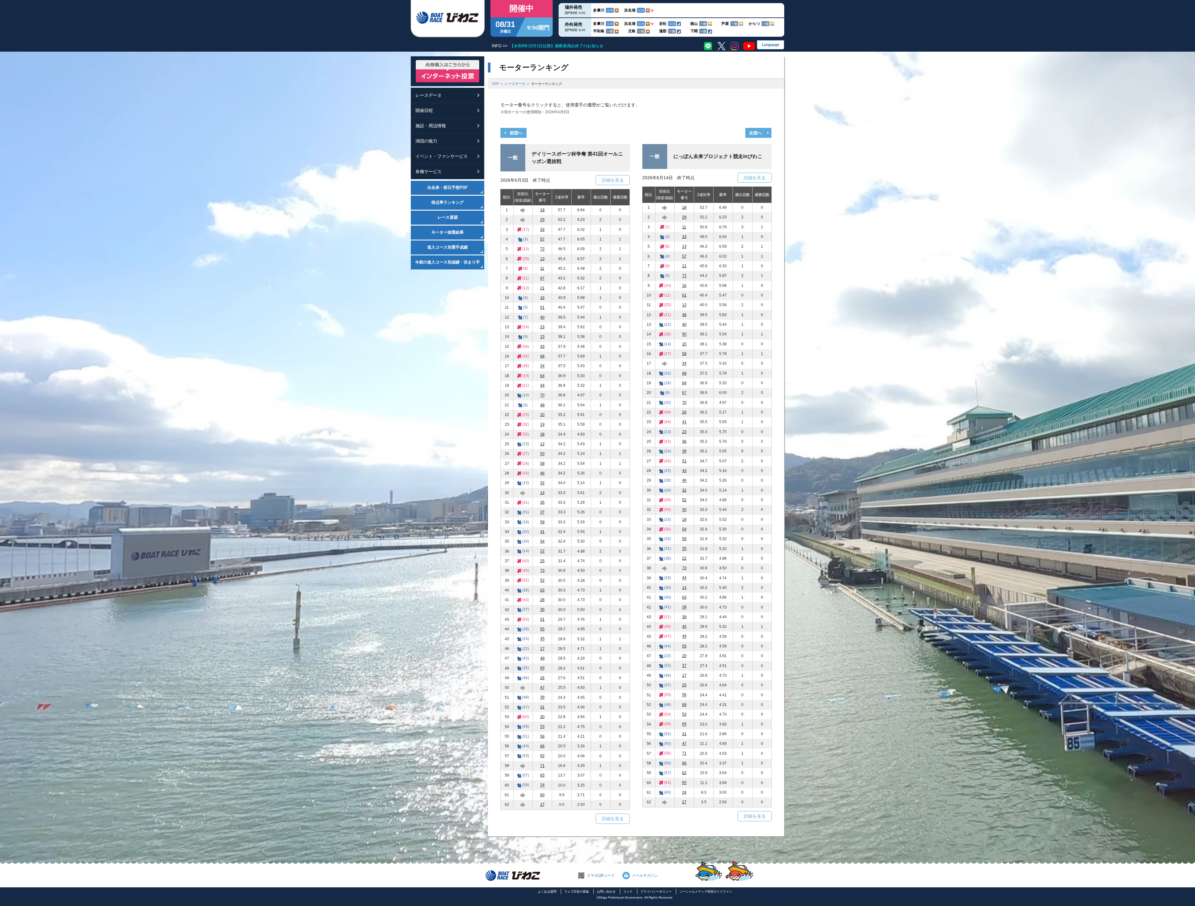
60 (542, 795)
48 (542, 405)
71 (542, 766)
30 (542, 717)
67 (542, 278)
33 (542, 229)
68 (542, 356)
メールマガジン (645, 875)
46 (542, 473)
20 (542, 415)
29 (542, 220)
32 (542, 483)
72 (542, 249)
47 (542, 687)
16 (542, 298)
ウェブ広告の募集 (576, 891)
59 (542, 522)
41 (542, 532)
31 (542, 707)
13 (542, 259)
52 (542, 580)
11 (542, 268)
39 (542, 697)
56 (542, 736)
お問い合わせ (606, 891)
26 (542, 678)
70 (542, 395)
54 (542, 541)
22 (542, 551)
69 (542, 668)
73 (542, 570)
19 (542, 425)
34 (542, 366)
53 (542, 727)
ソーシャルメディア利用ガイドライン (705, 891)
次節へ (755, 132)
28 (542, 600)
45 (542, 639)
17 (542, 649)
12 (542, 444)
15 (542, 337)
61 (542, 308)
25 (542, 561)
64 (542, 376)
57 (542, 239)
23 (542, 327)
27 (542, 804)
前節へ (516, 132)
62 (542, 756)
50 (542, 454)
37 (542, 512)
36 (542, 610)
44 (542, 385)
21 (542, 288)
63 (542, 590)
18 (542, 210)
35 (542, 502)
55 (542, 629)
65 (542, 775)
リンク (628, 891)
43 (542, 346)
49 (542, 658)
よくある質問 (547, 891)
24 (542, 785)
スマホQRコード (601, 875)
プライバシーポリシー (656, 891)
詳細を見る (613, 180)
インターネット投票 (447, 71)
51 (542, 619)
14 (542, 493)
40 (542, 317)
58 (542, 463)
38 (542, 434)
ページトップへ (778, 893)
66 (542, 746)
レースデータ (515, 84)
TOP (495, 84)
